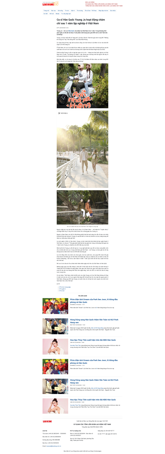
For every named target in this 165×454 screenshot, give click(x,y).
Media (57, 13)
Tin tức (67, 10)
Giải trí (73, 10)
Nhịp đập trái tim (103, 10)
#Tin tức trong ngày (65, 287)
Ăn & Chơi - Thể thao (91, 10)
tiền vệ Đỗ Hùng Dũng (97, 328)
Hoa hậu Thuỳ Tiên (75, 345)
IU (96, 307)
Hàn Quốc (71, 31)
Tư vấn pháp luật (66, 13)
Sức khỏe (113, 10)
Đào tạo (53, 10)
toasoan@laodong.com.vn (53, 446)
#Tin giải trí (62, 289)
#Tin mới (61, 291)
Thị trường (80, 10)
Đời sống (60, 10)
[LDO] (55, 306)
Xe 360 (46, 13)
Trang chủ (46, 10)
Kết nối (52, 13)
